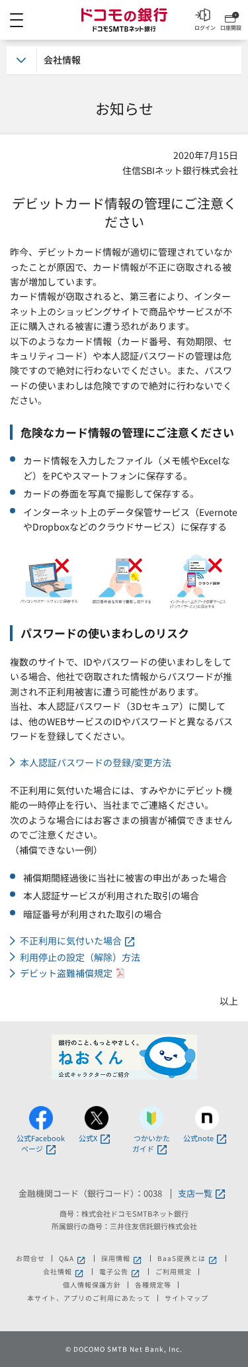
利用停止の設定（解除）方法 (80, 957)
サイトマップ (186, 1298)
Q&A (73, 1258)
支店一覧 (195, 1194)
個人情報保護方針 (92, 1285)
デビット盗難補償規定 (66, 973)
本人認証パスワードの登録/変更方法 (95, 762)
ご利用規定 (173, 1271)
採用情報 (122, 1258)
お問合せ (30, 1258)
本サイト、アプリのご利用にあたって (89, 1298)
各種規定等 (153, 1285)
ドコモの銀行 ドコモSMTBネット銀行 (124, 20)
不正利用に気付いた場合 (71, 941)
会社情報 (64, 1271)
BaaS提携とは (188, 1258)
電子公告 (120, 1271)
